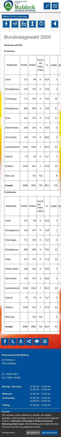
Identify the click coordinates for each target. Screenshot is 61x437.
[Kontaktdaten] (13, 341)
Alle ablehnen (33, 432)
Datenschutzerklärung (12, 427)
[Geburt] (6, 24)
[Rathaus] (21, 341)
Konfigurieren (8, 432)
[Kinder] (41, 24)
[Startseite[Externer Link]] (18, 6)
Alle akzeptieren (49, 432)
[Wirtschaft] (23, 24)
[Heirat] (15, 24)
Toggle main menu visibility (54, 5)
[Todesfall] (32, 24)
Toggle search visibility (46, 5)
